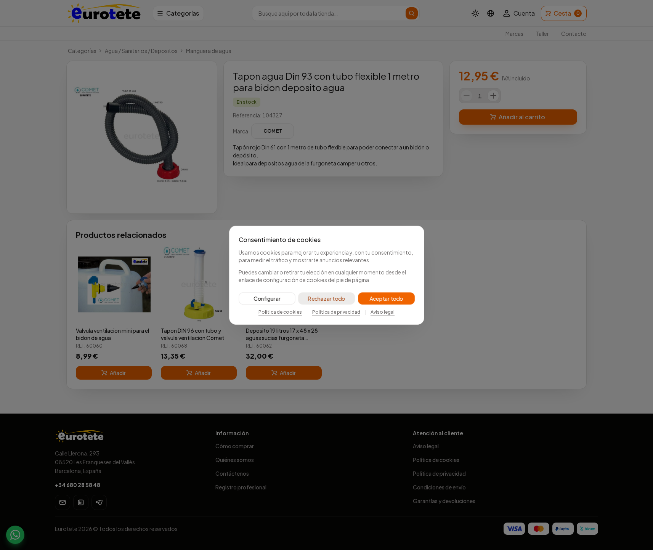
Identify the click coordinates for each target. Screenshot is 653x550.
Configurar (266, 298)
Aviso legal (383, 312)
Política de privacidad (336, 312)
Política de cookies (280, 312)
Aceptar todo (386, 298)
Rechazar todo (326, 298)
